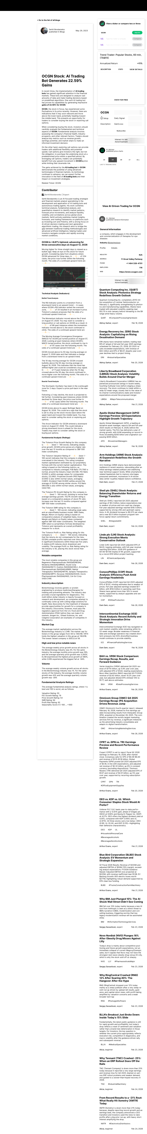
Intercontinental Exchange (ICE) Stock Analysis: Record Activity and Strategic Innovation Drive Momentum (120, 618)
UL (116, 829)
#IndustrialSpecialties (116, 357)
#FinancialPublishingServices (119, 642)
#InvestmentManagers (117, 441)
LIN (102, 558)
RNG (103, 1001)
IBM (102, 922)
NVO (103, 961)
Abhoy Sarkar (105, 323)
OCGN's (79, 161)
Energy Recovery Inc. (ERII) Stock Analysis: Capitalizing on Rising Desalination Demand (119, 334)
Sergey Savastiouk (107, 927)
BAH (103, 684)
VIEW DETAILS (136, 69)
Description (105, 124)
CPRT (103, 782)
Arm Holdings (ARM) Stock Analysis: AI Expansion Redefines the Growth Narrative (121, 457)
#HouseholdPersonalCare (112, 833)
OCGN (62, 105)
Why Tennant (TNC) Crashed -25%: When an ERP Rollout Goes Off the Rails (120, 1061)
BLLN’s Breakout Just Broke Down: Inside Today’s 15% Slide (119, 1016)
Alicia (101, 1049)
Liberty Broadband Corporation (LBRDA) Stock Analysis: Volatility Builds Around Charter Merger (119, 374)
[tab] (104, 159)
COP (103, 600)
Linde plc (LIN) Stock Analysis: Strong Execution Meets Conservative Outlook (117, 537)
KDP (110, 829)
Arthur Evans (105, 689)
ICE (102, 642)
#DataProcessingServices (127, 684)
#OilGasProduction (116, 600)
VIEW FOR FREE (121, 100)
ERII (102, 357)
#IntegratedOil (115, 521)
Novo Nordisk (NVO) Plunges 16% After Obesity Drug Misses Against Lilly (119, 938)
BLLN (103, 1044)
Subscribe (121, 131)
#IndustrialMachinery (117, 1084)
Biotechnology (114, 242)
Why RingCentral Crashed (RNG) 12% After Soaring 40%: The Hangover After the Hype (118, 978)
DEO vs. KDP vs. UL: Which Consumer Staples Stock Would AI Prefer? (119, 802)
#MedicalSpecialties (117, 1044)
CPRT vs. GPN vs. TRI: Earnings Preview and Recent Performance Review (119, 745)
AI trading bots (70, 176)
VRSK (110, 684)
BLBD (103, 885)
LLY (109, 961)
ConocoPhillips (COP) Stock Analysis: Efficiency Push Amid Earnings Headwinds (117, 574)
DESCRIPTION (106, 69)
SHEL (103, 521)
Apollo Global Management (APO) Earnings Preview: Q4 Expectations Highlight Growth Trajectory (120, 415)
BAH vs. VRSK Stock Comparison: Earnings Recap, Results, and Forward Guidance (119, 659)
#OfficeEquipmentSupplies (112, 785)
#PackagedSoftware (117, 1001)
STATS (120, 69)
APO (103, 441)
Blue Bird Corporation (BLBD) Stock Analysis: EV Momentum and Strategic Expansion (120, 857)
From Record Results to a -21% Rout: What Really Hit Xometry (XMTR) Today (120, 1100)
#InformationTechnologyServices (121, 922)
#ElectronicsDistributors (119, 1123)
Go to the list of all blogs (49, 20)
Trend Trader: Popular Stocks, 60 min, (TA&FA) (121, 56)
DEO (103, 829)
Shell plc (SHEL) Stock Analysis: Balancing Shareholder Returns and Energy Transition (120, 493)
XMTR (103, 1123)
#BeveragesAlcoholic (110, 837)
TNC (103, 1084)
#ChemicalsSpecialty (116, 558)
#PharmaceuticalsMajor (125, 961)
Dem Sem (103, 482)
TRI (117, 782)
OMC (103, 728)
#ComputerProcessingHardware (123, 318)
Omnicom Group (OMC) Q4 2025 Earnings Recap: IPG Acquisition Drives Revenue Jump (118, 701)
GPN (111, 782)
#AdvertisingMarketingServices (122, 728)
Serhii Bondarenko (57, 29)
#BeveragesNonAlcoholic (112, 841)
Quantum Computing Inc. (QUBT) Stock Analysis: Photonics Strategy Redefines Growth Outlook (120, 292)
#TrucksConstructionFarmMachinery (124, 885)
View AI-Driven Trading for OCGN (121, 206)
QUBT (103, 318)
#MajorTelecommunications (122, 399)
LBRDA (104, 399)
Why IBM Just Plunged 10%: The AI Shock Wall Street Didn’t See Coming (121, 900)
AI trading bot (71, 167)
